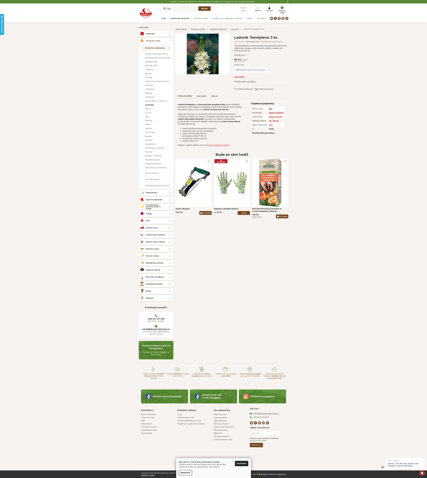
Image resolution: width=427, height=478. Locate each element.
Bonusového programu (257, 70)
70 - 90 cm (274, 121)
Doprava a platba (220, 418)
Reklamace (218, 433)
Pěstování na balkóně (155, 277)
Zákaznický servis (220, 421)
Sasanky (148, 128)
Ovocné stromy (152, 256)
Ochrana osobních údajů (223, 440)
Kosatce (148, 136)
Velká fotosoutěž (220, 414)
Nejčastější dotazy (221, 430)
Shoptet (264, 474)
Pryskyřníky (150, 144)
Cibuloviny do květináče (155, 168)
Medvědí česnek (152, 160)
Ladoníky (149, 105)
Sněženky (149, 89)
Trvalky (149, 214)
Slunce (272, 113)
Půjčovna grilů (146, 433)
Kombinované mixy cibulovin (158, 58)
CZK (243, 11)
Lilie (146, 117)
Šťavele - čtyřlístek (153, 156)
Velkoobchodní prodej (185, 418)
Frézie (148, 124)
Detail (243, 213)
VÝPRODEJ (150, 34)
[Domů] (182, 29)
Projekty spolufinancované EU (189, 421)
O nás (179, 414)
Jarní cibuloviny (152, 179)
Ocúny (148, 113)
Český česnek (151, 193)
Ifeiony (148, 109)
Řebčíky (148, 121)
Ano (271, 125)
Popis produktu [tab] (185, 96)
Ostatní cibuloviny (153, 164)
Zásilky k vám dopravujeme (226, 375)
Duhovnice (150, 132)
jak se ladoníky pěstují (220, 145)
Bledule (148, 93)
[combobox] (186, 8)
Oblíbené (257, 11)
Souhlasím (242, 463)
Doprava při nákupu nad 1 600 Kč (177, 375)
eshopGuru (282, 474)
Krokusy (148, 77)
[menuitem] (163, 18)
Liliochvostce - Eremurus (156, 101)
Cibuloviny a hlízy (153, 41)
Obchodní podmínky (221, 436)
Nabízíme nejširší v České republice (153, 376)
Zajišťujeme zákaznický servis (202, 375)
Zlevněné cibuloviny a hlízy (157, 186)
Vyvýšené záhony (153, 270)
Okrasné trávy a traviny (155, 242)
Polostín (280, 113)
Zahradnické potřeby (154, 263)
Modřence (149, 97)
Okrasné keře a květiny (155, 235)
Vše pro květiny (152, 173)
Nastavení (185, 473)
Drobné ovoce (152, 228)
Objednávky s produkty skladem (274, 376)
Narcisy (148, 73)
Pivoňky (148, 152)
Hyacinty (149, 85)
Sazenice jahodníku (154, 200)
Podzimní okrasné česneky (157, 81)
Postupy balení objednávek (224, 427)
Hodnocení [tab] (201, 96)
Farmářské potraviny (154, 284)
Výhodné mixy (151, 62)
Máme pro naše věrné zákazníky (250, 375)
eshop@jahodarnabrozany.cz (156, 329)
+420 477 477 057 (156, 319)
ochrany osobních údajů (258, 440)
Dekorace (150, 298)
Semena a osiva (152, 249)
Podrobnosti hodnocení (271, 42)
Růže (148, 221)
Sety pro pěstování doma (156, 54)
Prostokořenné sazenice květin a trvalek (153, 207)
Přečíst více (239, 55)
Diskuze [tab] (214, 96)
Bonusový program (221, 424)
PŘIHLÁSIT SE (256, 445)
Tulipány (149, 69)
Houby (148, 291)
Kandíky (148, 140)
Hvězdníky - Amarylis (154, 148)
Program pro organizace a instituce (191, 424)
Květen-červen (275, 117)
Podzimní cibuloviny (155, 48)
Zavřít (238, 87)
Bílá (270, 109)
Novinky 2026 (151, 66)
